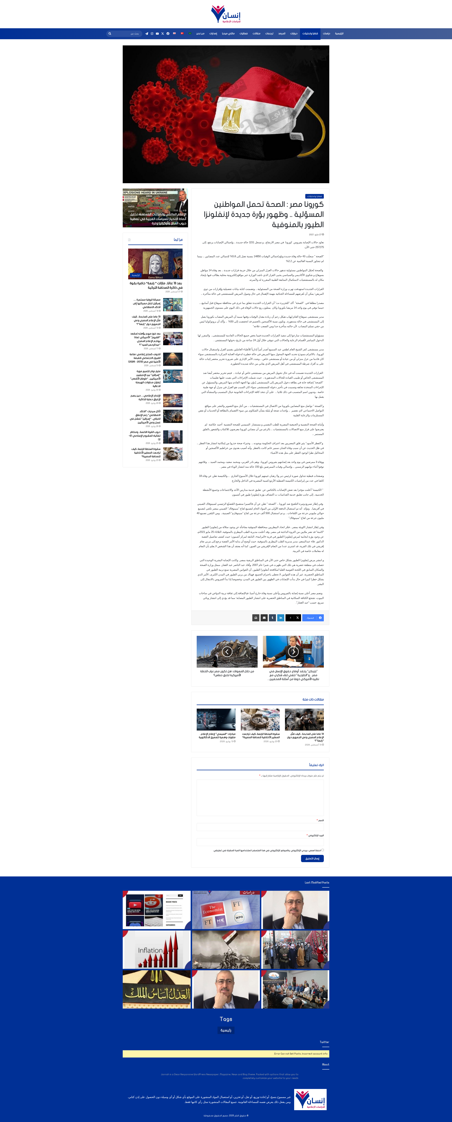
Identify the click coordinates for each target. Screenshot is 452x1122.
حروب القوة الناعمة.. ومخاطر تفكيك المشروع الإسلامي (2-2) (144, 436)
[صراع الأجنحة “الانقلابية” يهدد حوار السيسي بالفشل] (295, 989)
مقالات (256, 33)
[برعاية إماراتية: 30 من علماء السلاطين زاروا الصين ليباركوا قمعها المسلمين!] (295, 949)
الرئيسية (339, 33)
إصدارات (213, 33)
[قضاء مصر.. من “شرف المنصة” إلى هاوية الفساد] (157, 989)
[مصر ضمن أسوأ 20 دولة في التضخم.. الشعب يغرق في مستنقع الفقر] (157, 949)
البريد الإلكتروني (315, 835)
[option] (155, 208)
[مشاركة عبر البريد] (264, 617)
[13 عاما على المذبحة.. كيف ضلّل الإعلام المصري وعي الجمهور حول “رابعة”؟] (304, 720)
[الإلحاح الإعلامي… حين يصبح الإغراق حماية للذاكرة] (173, 400)
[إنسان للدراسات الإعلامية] (226, 14)
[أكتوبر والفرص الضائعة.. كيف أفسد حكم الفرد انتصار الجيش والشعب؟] (226, 949)
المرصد (281, 33)
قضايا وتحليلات (310, 33)
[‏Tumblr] (272, 617)
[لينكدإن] (280, 617)
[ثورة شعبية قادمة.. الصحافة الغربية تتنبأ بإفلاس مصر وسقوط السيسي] (226, 910)
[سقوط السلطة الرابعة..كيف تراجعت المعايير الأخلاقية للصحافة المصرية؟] (260, 720)
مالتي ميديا (228, 33)
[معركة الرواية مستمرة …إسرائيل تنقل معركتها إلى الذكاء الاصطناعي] (173, 304)
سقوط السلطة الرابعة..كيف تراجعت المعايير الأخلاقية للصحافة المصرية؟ (145, 453)
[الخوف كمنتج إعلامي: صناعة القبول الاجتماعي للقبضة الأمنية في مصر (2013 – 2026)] (173, 359)
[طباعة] (255, 617)
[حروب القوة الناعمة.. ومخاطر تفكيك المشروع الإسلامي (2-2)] (173, 437)
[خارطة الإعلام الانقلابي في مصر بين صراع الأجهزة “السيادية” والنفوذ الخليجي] (157, 910)
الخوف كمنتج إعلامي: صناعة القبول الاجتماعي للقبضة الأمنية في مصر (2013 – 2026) (144, 358)
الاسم (320, 820)
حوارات (294, 33)
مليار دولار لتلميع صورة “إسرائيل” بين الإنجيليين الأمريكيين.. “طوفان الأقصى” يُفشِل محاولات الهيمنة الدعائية (145, 378)
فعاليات (244, 33)
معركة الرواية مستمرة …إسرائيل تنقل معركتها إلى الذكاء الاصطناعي (146, 303)
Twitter (324, 1042)
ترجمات (269, 33)
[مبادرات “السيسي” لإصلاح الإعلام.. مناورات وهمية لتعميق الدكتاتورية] (216, 720)
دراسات (326, 33)
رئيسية (226, 1030)
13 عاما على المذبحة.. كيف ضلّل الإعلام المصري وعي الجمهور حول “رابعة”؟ (305, 737)
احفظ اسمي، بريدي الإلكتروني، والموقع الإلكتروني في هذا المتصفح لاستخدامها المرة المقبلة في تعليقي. (267, 850)
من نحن (200, 33)
